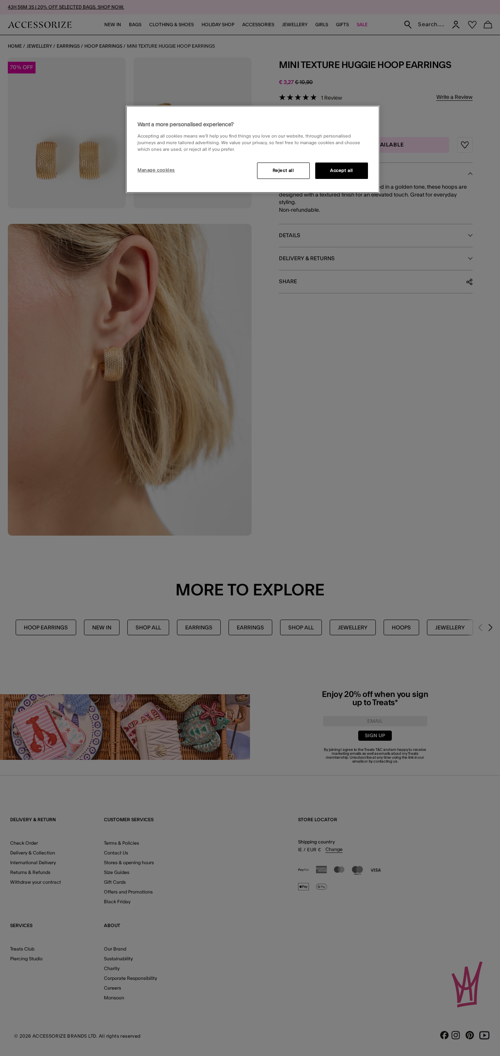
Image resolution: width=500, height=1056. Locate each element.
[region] (253, 149)
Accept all (341, 170)
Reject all (283, 170)
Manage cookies (156, 170)
